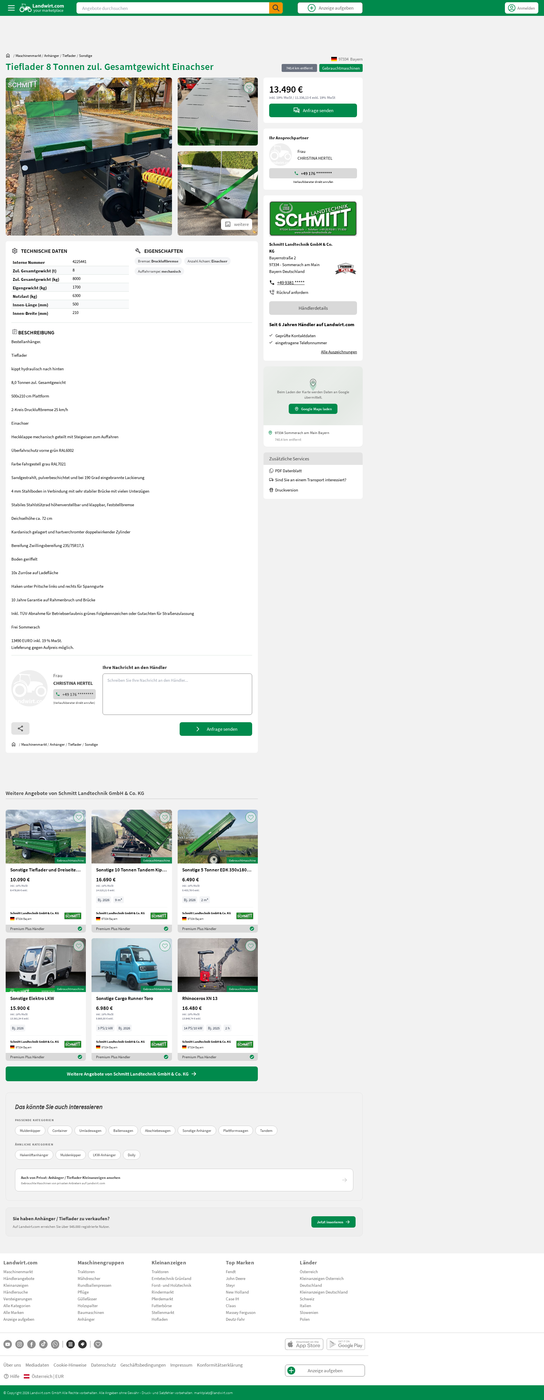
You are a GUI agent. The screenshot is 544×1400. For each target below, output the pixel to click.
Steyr (230, 1285)
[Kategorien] (70, 1344)
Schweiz (307, 1298)
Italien (305, 1305)
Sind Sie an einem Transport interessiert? (310, 479)
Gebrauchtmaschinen (341, 68)
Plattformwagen (235, 1130)
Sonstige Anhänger (196, 1130)
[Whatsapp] (55, 1344)
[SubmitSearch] (276, 8)
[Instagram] (19, 1344)
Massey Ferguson (241, 1312)
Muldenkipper (30, 1130)
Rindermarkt (163, 1292)
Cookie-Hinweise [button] (70, 1364)
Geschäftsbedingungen (143, 1364)
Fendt (231, 1271)
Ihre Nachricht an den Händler (135, 667)
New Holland (237, 1292)
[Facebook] (31, 1344)
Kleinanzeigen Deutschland (324, 1292)
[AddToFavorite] (249, 87)
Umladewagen (90, 1130)
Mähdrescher (89, 1278)
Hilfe (14, 1376)
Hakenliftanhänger (34, 1154)
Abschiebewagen (158, 1130)
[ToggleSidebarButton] (11, 7)
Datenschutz (103, 1364)
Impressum (181, 1364)
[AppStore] (304, 1344)
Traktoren (86, 1271)
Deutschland (311, 1285)
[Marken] (82, 1344)
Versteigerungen (17, 1298)
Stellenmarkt (163, 1312)
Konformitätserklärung (220, 1364)
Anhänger (86, 1319)
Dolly (131, 1154)
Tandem (266, 1130)
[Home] (41, 7)
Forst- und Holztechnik (171, 1285)
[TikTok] (43, 1344)
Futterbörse (162, 1305)
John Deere (235, 1278)
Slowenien (309, 1312)
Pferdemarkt (162, 1298)
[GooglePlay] (346, 1344)
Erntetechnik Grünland (171, 1278)
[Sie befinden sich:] (9, 55)
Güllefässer (87, 1298)
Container (59, 1130)
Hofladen (160, 1319)
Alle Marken (13, 1312)
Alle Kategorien (16, 1305)
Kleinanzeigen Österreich (322, 1278)
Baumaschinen (91, 1312)
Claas (231, 1305)
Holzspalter (88, 1305)
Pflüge (83, 1292)
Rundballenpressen (94, 1285)
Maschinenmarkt (18, 1271)
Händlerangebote (18, 1278)
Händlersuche (15, 1292)
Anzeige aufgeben (18, 1319)
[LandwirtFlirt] (98, 1344)
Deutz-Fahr (235, 1319)
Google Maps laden (316, 408)
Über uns (12, 1364)
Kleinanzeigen (15, 1285)
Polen (305, 1319)
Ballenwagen (123, 1130)
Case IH (232, 1298)
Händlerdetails (313, 308)
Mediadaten (37, 1364)
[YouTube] (7, 1344)
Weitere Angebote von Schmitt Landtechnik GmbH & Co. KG (75, 792)
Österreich (309, 1271)
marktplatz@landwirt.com (213, 1392)
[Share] (20, 728)
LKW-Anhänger (104, 1154)
